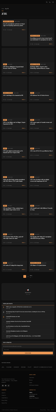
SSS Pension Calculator (34, 385)
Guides (30, 382)
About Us (3, 392)
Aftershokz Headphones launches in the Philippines (17, 331)
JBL (3, 367)
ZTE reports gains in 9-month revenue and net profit (41, 123)
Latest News (31, 377)
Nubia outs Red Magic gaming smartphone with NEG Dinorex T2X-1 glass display (14, 180)
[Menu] (53, 2)
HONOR (16, 367)
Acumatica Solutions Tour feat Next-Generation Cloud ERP (18, 321)
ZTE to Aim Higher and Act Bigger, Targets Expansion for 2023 (14, 123)
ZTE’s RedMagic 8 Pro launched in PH (13, 95)
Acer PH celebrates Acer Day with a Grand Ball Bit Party (18, 326)
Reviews (31, 380)
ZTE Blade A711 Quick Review (38, 265)
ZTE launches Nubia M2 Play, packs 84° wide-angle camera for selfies (13, 237)
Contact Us (4, 395)
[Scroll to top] (52, 409)
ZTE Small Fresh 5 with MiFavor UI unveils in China (41, 209)
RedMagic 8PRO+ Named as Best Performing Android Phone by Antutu (39, 67)
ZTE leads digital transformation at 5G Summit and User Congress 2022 (13, 151)
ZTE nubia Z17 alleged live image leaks (13, 265)
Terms (48, 410)
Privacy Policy (4, 400)
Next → (31, 276)
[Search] (46, 2)
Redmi (23, 367)
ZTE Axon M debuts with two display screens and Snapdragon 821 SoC (39, 180)
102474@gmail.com (33, 394)
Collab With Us (5, 397)
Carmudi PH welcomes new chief (13, 316)
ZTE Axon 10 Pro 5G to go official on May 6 (41, 151)
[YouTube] (6, 385)
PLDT (29, 367)
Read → (24, 29)
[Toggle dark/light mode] (50, 2)
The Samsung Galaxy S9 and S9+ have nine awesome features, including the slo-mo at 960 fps (25, 311)
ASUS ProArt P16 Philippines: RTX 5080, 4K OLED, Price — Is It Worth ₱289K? (23, 336)
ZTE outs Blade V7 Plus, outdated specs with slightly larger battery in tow (13, 209)
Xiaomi (9, 367)
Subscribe (28, 353)
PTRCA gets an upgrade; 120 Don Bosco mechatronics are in (18, 307)
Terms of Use (4, 403)
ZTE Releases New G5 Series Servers (39, 95)
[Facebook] (3, 385)
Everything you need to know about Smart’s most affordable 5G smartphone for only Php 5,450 (41, 39)
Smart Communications (43, 367)
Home (3, 8)
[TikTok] (8, 385)
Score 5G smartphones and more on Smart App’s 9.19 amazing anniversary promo (14, 24)
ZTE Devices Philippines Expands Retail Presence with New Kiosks (13, 67)
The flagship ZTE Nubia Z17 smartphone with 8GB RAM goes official (40, 237)
